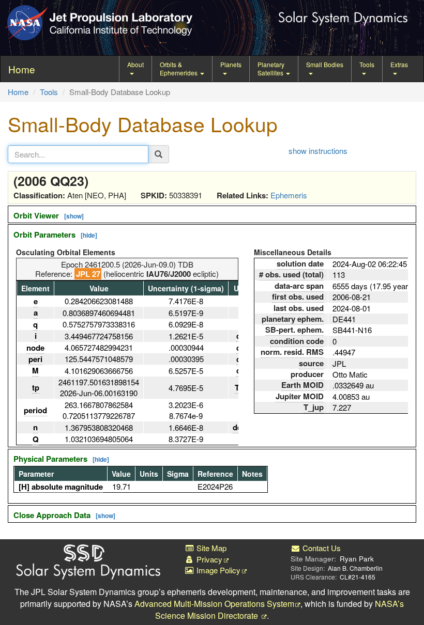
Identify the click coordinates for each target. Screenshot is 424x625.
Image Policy (217, 570)
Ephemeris (288, 195)
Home (18, 91)
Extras (399, 64)
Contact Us (320, 547)
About (135, 64)
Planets (230, 64)
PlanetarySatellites (271, 68)
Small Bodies (324, 64)
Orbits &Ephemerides (179, 68)
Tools (366, 64)
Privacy (208, 559)
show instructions (318, 150)
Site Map (210, 547)
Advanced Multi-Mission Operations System (214, 604)
